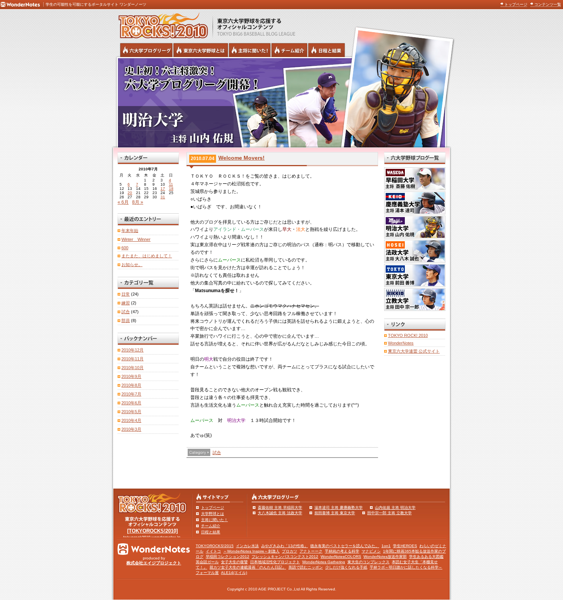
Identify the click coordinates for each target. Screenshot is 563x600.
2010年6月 (131, 403)
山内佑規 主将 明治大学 (395, 507)
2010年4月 (131, 420)
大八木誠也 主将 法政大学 (280, 513)
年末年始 (129, 230)
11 (171, 184)
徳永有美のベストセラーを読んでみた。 (344, 546)
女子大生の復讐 (234, 562)
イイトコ (213, 551)
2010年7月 (131, 394)
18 (171, 188)
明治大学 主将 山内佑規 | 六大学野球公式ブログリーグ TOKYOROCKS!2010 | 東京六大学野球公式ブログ (281, 102)
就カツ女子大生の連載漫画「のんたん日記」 (247, 567)
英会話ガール (207, 562)
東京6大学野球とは (200, 50)
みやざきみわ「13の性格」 (284, 546)
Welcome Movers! (241, 158)
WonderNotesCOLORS (341, 556)
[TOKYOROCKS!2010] (152, 531)
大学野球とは (212, 514)
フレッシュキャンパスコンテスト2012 (285, 556)
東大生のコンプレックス (368, 562)
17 (162, 188)
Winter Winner (136, 239)
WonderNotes (401, 343)
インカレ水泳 (247, 546)
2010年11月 (132, 358)
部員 (125, 320)
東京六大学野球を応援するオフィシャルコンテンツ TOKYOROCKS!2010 (161, 23)
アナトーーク (311, 551)
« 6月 (123, 202)
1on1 (386, 546)
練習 (125, 303)
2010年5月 (131, 411)
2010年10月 (132, 367)
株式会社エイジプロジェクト (153, 563)
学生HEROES (405, 546)
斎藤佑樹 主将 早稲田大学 (280, 507)
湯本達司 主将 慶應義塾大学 (338, 507)
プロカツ (289, 551)
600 (124, 247)
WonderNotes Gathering (323, 562)
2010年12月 (132, 350)
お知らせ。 (131, 264)
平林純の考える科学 (342, 551)
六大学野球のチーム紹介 (289, 50)
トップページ (515, 4)
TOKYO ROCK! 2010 (408, 335)
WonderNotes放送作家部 (385, 556)
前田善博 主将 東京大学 (334, 513)
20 (130, 193)
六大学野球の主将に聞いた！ (249, 50)
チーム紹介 (210, 526)
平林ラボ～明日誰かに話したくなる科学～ (406, 567)
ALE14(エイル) (234, 573)
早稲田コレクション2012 (227, 556)
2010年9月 (131, 376)
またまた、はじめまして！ (146, 255)
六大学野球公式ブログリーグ (146, 50)
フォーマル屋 (207, 573)
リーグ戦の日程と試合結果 (326, 50)
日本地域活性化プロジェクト (275, 562)
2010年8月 (131, 385)
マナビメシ (371, 551)
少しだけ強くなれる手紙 (346, 567)
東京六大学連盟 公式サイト (414, 351)
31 (162, 197)
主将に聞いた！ (214, 520)
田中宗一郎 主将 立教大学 (389, 513)
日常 (125, 294)
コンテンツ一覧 (547, 4)
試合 (217, 452)
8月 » (137, 202)
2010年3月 (131, 429)
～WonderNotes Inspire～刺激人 (251, 551)
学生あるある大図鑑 (426, 556)
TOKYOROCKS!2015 (215, 546)
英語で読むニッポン (305, 567)
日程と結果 (210, 532)
